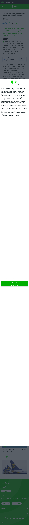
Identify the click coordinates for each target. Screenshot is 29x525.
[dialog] (14, 262)
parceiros (13, 86)
